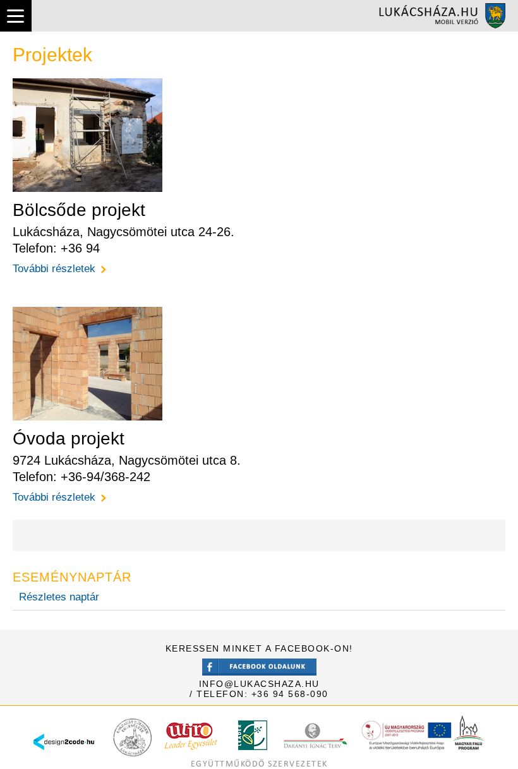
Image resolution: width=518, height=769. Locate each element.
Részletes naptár (59, 597)
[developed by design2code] (63, 753)
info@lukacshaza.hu (259, 684)
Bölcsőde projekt (79, 210)
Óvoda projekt (68, 438)
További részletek (54, 269)
